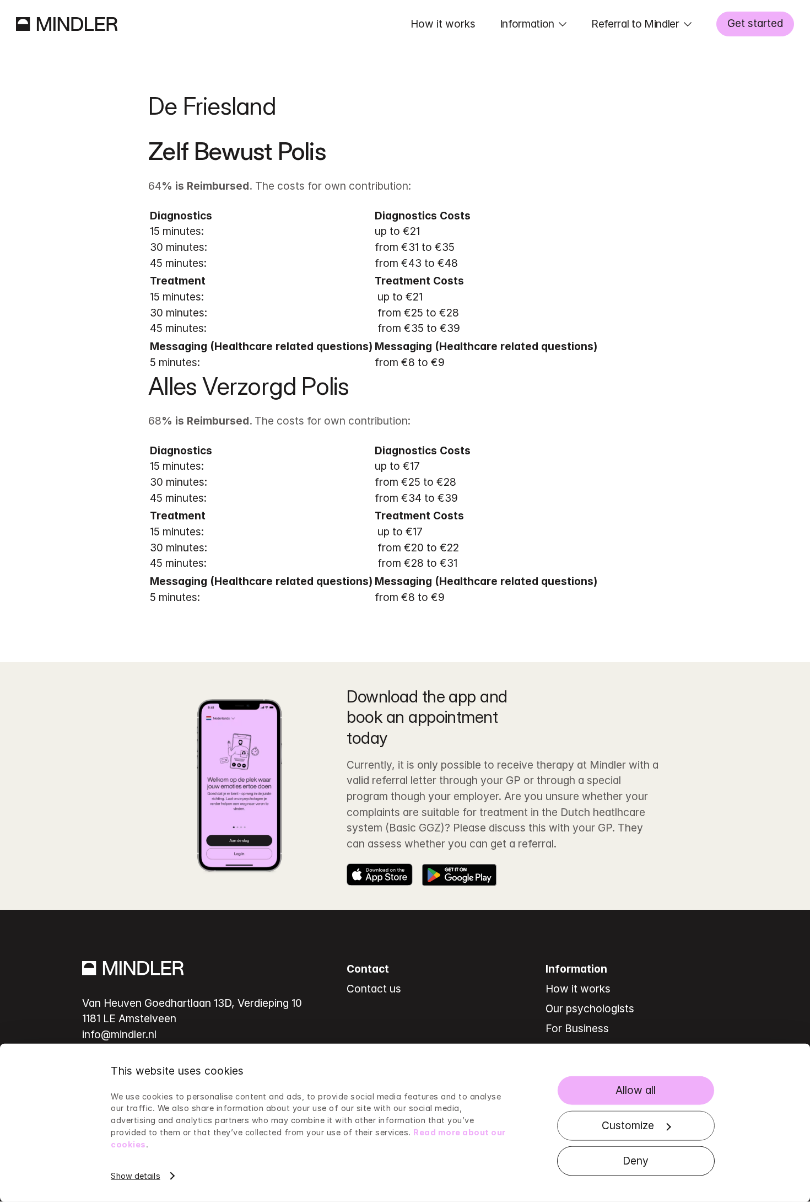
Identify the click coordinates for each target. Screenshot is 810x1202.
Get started (755, 23)
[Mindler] (66, 24)
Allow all (635, 1090)
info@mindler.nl (119, 1034)
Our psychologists (590, 1008)
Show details (135, 1175)
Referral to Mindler (635, 23)
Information (527, 23)
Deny (636, 1160)
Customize (628, 1125)
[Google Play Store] (459, 874)
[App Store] (380, 874)
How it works (443, 23)
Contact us (374, 988)
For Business (577, 1028)
